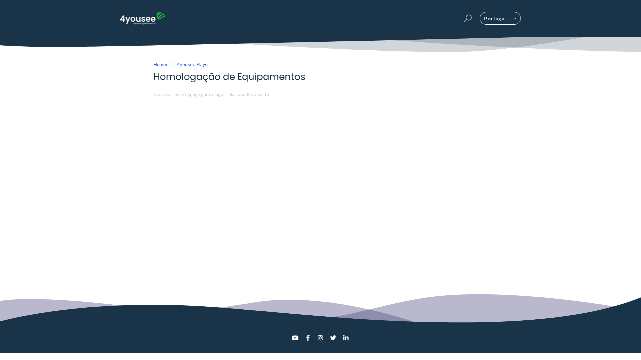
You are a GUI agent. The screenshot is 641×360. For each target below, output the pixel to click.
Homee (161, 64)
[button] (467, 18)
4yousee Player (193, 64)
